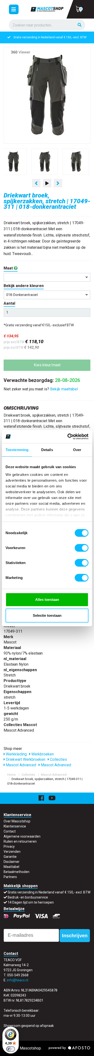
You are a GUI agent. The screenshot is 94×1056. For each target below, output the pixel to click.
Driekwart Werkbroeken (25, 759)
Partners (10, 877)
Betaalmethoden (16, 872)
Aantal (9, 303)
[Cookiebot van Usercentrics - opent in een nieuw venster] (67, 436)
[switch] (81, 548)
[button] (47, 277)
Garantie (10, 857)
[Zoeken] (79, 25)
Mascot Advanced (20, 765)
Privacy (9, 846)
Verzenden (12, 851)
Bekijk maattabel (64, 389)
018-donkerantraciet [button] (22, 295)
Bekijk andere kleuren (24, 285)
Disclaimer (12, 862)
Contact (10, 831)
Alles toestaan (47, 599)
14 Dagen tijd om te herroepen (31, 902)
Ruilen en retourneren (20, 841)
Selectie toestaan (47, 615)
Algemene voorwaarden (22, 836)
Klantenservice (15, 826)
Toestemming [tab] (17, 450)
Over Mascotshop (17, 821)
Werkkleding (16, 754)
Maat (9, 268)
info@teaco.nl (17, 980)
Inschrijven (74, 935)
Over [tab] (77, 450)
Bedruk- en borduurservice (51, 37)
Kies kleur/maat (47, 365)
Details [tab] (47, 450)
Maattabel (11, 867)
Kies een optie (47, 1048)
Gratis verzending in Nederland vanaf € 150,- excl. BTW (49, 892)
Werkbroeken (42, 754)
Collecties (58, 759)
